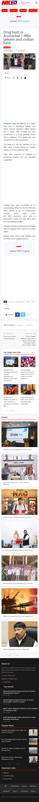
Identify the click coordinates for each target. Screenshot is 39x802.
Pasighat (6, 304)
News (28, 301)
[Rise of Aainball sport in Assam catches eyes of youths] (33, 741)
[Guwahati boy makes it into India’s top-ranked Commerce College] (33, 732)
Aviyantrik (35, 797)
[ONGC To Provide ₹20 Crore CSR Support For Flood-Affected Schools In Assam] (20, 601)
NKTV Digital (23, 21)
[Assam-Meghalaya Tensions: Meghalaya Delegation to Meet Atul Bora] (20, 634)
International (33, 10)
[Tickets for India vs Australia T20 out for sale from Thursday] (33, 750)
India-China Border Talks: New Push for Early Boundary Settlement (19, 718)
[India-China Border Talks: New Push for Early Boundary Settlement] (28, 389)
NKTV (22, 123)
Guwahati (13, 10)
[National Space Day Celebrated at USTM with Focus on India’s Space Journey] (20, 568)
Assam (4, 10)
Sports (33, 791)
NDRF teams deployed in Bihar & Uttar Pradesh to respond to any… (20, 709)
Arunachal (10, 301)
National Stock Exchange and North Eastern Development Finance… (19, 692)
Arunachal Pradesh (20, 301)
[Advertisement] (19, 101)
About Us (6, 773)
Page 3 (15, 791)
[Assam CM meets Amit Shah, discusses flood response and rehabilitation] (20, 535)
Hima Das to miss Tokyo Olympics (10, 337)
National (23, 10)
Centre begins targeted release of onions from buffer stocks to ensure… (18, 701)
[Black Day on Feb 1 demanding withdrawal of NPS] (33, 759)
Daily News (7, 47)
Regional (6, 791)
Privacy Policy (8, 779)
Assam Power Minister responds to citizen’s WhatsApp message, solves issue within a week (28, 340)
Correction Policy (9, 776)
